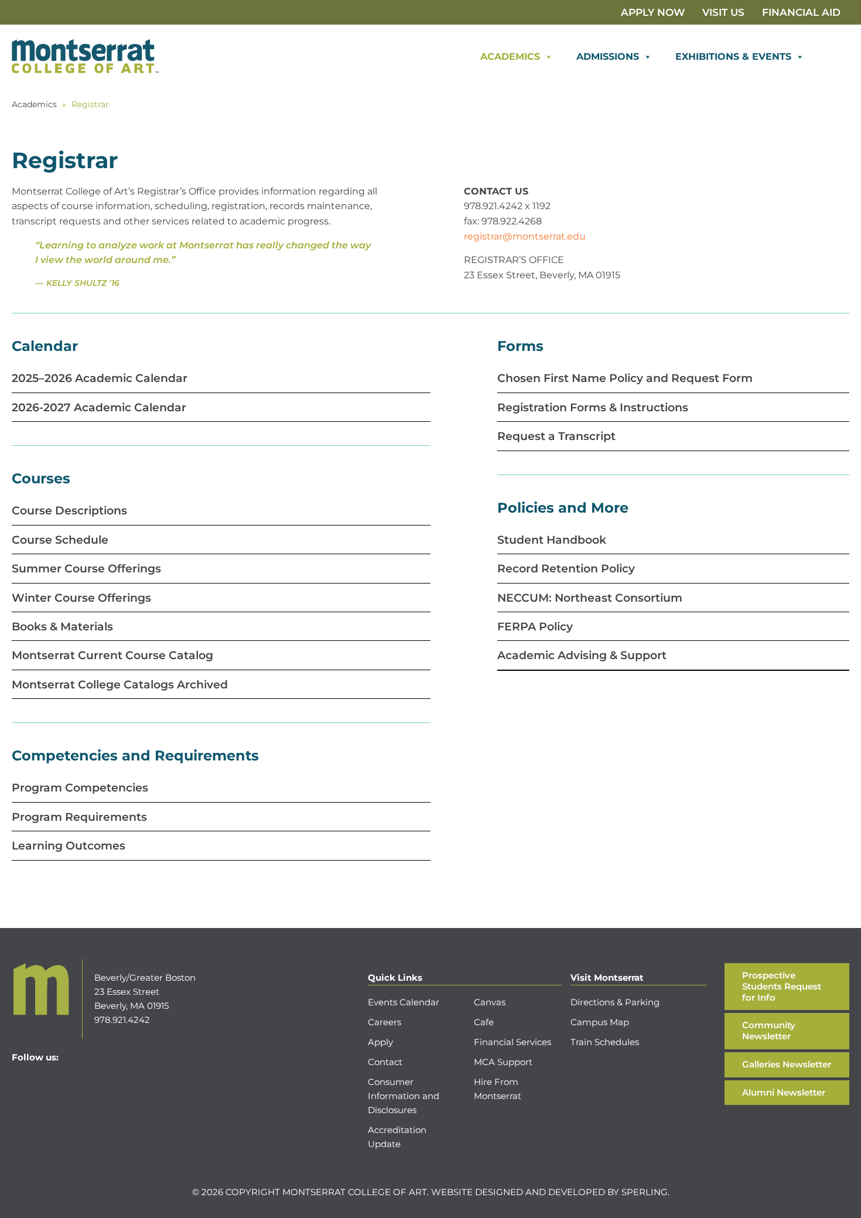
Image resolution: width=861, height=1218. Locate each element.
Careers (384, 1022)
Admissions (607, 56)
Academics (510, 56)
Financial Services (512, 1042)
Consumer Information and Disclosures (403, 1095)
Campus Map (599, 1022)
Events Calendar (403, 1002)
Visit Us (723, 12)
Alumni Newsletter (783, 1092)
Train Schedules (604, 1042)
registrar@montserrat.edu (525, 236)
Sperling (644, 1191)
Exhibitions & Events (733, 56)
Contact (385, 1061)
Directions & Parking (615, 1002)
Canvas (489, 1002)
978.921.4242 (122, 1019)
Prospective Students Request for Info (781, 986)
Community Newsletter (768, 1030)
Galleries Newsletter (786, 1064)
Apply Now (653, 12)
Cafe (484, 1022)
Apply (380, 1042)
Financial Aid (801, 12)
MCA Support (503, 1061)
